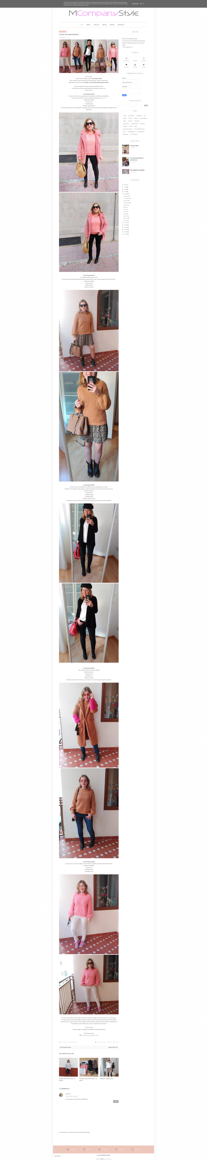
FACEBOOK (144, 60)
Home (81, 24)
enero (124, 220)
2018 (125, 194)
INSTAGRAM (126, 60)
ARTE (124, 131)
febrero (125, 218)
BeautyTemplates (107, 1159)
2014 (125, 229)
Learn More (135, 3)
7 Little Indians (133, 134)
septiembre (126, 202)
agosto (125, 205)
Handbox (142, 123)
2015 (125, 227)
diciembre (125, 196)
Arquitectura (134, 123)
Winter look (63, 31)
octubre (125, 200)
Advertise (121, 24)
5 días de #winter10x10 (106, 1078)
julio (124, 207)
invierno (130, 121)
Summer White (134, 145)
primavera (136, 121)
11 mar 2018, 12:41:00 (71, 1096)
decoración (131, 115)
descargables (140, 131)
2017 (125, 222)
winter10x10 (74, 1042)
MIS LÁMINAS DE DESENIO (137, 170)
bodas (130, 126)
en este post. (104, 80)
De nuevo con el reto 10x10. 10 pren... (88, 1079)
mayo (124, 211)
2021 (125, 187)
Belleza (130, 118)
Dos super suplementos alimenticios (137, 159)
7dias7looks (126, 123)
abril (124, 214)
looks (124, 115)
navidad (125, 126)
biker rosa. (103, 98)
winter (124, 118)
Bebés (135, 126)
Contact (96, 24)
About (89, 24)
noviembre (126, 198)
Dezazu (68, 1094)
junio (124, 209)
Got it (142, 3)
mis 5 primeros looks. (97, 86)
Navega (112, 24)
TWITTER (143, 67)
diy (144, 115)
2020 (125, 189)
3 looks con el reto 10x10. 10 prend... (67, 1079)
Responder (116, 1101)
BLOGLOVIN (126, 67)
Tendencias (139, 115)
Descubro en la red (127, 129)
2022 (125, 184)
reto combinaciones (139, 129)
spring (136, 118)
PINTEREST (135, 60)
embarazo (125, 134)
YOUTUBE (135, 67)
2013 (125, 232)
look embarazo (131, 131)
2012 (125, 234)
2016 (125, 225)
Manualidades (143, 118)
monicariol (63, 37)
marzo (125, 216)
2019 (125, 191)
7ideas (124, 121)
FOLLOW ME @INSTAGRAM (103, 1155)
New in (105, 24)
